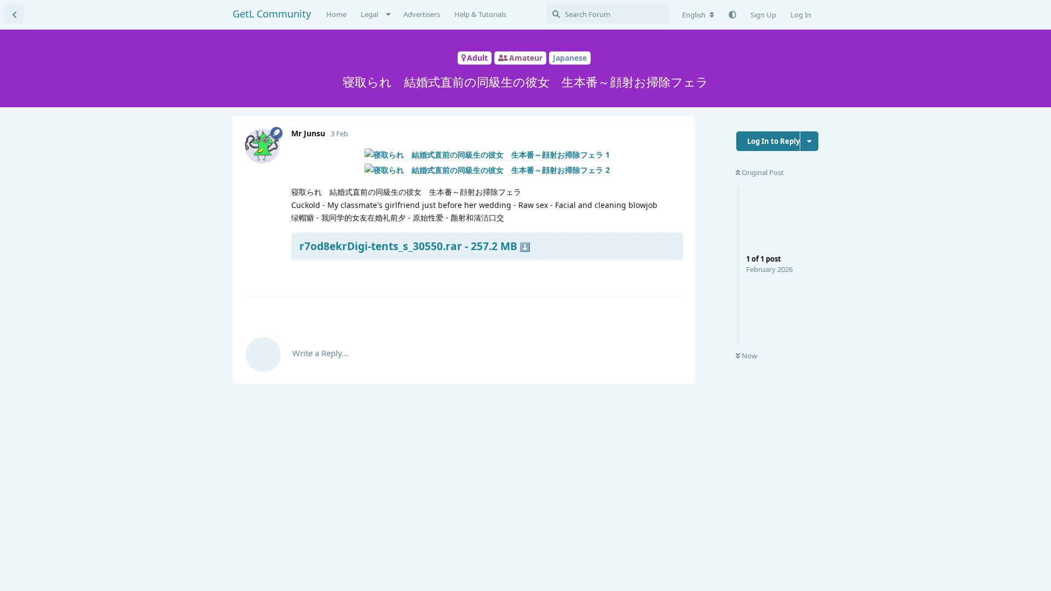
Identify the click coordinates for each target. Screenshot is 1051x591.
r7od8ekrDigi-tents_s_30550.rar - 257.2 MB (408, 246)
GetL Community (272, 13)
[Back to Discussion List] (14, 14)
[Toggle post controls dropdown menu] (673, 276)
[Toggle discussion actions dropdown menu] (809, 141)
